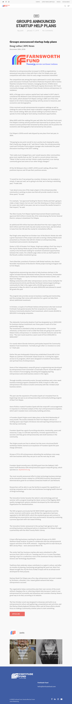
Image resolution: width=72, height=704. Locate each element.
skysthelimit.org (24, 469)
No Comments (47, 30)
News (36, 16)
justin (21, 30)
